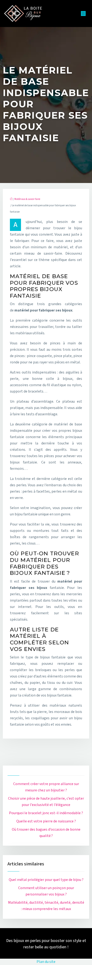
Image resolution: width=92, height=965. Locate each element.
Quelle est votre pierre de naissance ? (46, 821)
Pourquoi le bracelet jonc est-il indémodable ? (46, 813)
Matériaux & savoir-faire (27, 199)
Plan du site (46, 961)
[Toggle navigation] (83, 13)
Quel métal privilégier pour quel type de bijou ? (46, 879)
